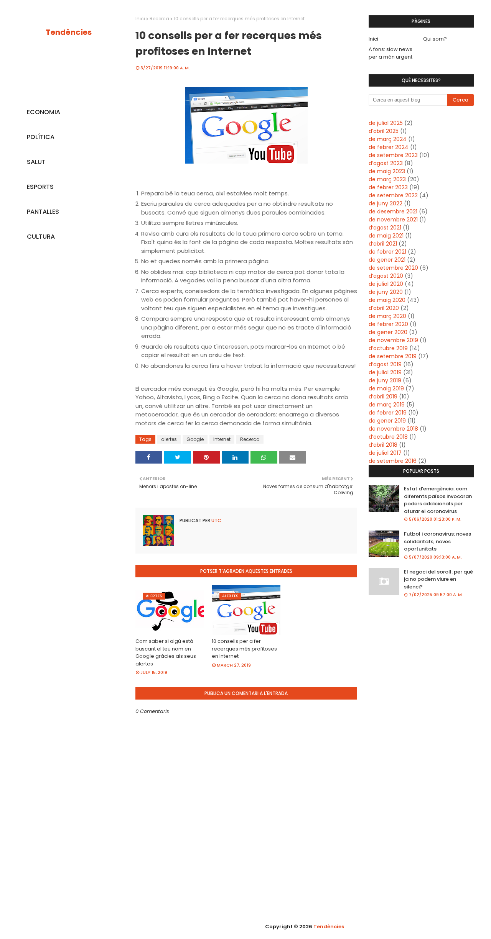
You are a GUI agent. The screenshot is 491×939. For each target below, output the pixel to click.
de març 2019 (387, 404)
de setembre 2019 (393, 356)
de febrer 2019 (388, 412)
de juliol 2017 (385, 453)
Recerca (159, 18)
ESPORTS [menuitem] (40, 186)
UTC (215, 520)
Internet (222, 439)
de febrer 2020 (388, 324)
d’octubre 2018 (388, 437)
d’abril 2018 (383, 445)
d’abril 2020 (384, 308)
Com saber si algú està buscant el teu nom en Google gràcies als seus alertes (165, 652)
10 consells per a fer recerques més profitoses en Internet (244, 648)
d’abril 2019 (383, 396)
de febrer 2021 (387, 252)
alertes (169, 439)
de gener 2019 (387, 420)
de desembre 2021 (393, 211)
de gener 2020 (388, 332)
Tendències (69, 32)
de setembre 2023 (393, 155)
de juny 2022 (385, 203)
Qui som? (435, 39)
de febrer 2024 (389, 147)
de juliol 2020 (386, 284)
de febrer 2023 (388, 187)
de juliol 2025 (386, 123)
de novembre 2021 (393, 219)
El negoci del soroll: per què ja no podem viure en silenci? (438, 579)
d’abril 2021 (383, 243)
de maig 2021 (386, 235)
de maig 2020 (387, 300)
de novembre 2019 (393, 340)
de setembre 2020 (393, 268)
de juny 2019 (385, 380)
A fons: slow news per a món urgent (390, 53)
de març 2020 (387, 316)
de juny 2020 (386, 292)
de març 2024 (388, 139)
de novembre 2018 (393, 429)
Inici (140, 18)
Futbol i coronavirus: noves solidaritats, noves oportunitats (437, 541)
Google (195, 439)
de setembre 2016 (393, 461)
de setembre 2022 (393, 195)
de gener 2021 (387, 260)
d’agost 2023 (386, 163)
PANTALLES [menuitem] (43, 211)
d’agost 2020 (386, 276)
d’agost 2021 (385, 227)
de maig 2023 (387, 171)
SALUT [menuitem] (36, 161)
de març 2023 (387, 179)
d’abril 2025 (384, 131)
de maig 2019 (386, 388)
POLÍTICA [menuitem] (40, 137)
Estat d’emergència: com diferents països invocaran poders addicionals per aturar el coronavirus (438, 500)
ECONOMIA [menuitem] (43, 112)
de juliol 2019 (385, 372)
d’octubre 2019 (388, 348)
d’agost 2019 (385, 364)
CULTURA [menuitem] (41, 236)
